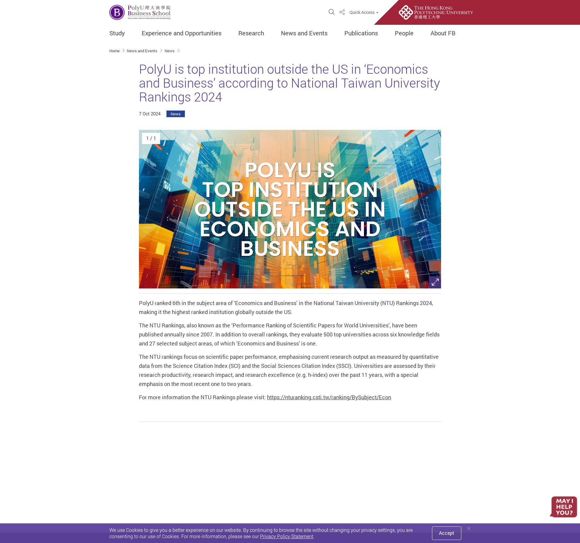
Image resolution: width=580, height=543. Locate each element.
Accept (446, 533)
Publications (361, 33)
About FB (443, 33)
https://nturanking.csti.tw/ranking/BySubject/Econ (329, 397)
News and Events (304, 33)
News (170, 50)
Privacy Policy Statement (286, 536)
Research (251, 33)
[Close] (469, 528)
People (404, 33)
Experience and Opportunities (181, 33)
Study (117, 33)
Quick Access (362, 12)
